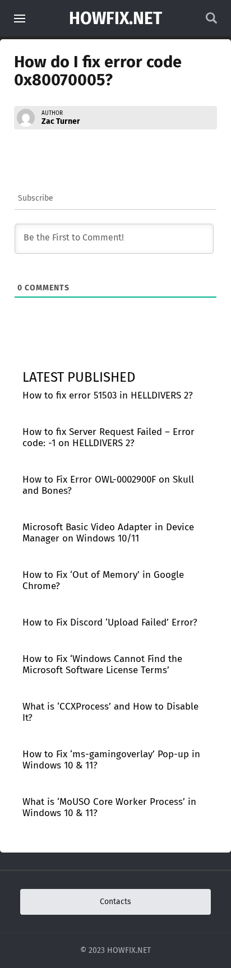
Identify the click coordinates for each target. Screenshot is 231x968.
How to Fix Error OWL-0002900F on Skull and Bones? (108, 485)
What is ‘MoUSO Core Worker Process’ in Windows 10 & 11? (109, 807)
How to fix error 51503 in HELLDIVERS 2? (107, 395)
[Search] (211, 21)
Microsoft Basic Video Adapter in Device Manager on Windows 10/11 (108, 532)
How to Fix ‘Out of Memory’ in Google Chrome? (103, 580)
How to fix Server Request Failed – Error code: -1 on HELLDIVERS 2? (108, 437)
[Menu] (19, 18)
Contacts (115, 901)
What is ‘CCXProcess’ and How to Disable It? (110, 712)
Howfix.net (115, 18)
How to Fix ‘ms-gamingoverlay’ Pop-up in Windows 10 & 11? (111, 759)
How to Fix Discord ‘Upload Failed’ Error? (109, 622)
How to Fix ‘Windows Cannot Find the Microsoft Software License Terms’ (102, 664)
